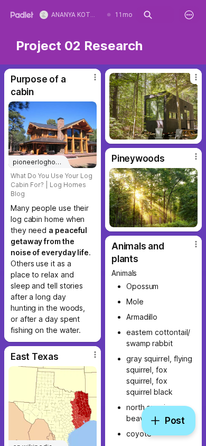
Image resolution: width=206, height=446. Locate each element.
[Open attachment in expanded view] (153, 106)
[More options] (189, 14)
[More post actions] (88, 81)
